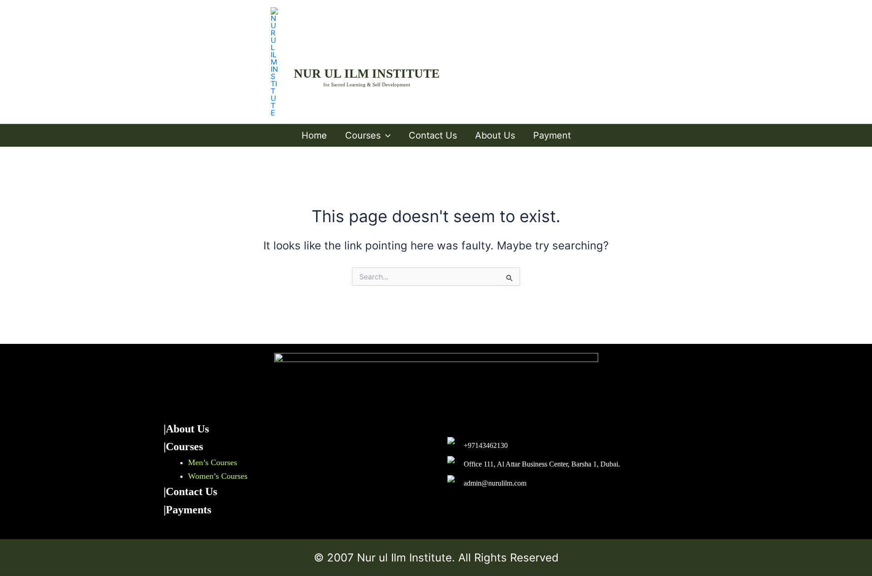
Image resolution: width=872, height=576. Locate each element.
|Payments (187, 510)
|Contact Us (190, 491)
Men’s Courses (212, 462)
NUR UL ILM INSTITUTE (367, 73)
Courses (363, 135)
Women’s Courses (218, 476)
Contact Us (433, 135)
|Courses (183, 446)
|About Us (186, 429)
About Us (495, 135)
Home (314, 135)
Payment (552, 135)
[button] (386, 135)
